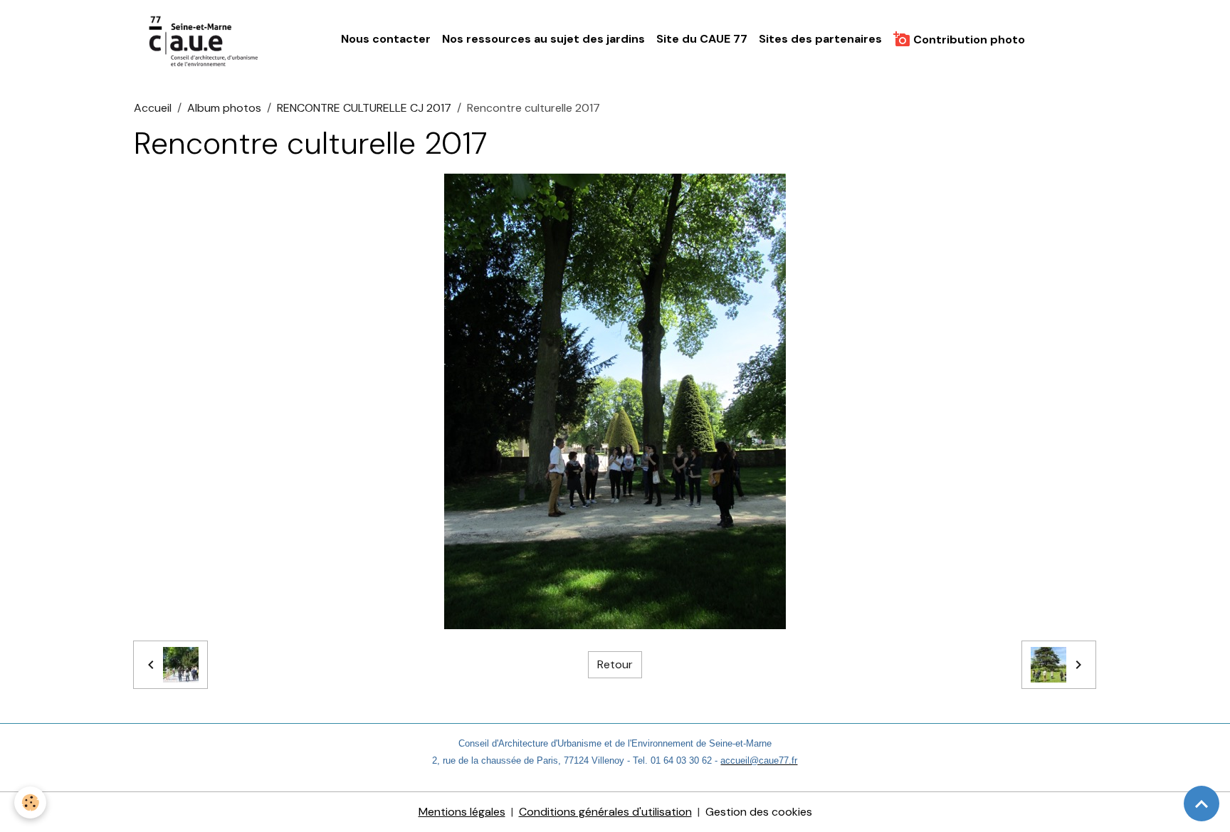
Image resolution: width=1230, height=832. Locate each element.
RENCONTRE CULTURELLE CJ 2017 (364, 107)
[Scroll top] (1201, 803)
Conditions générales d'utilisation (605, 811)
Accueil (153, 107)
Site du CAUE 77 (701, 38)
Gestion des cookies (758, 811)
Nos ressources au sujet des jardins (543, 38)
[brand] (207, 39)
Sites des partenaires (820, 38)
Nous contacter (386, 38)
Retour (615, 664)
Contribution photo (967, 39)
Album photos (224, 107)
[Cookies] (30, 802)
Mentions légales (462, 811)
